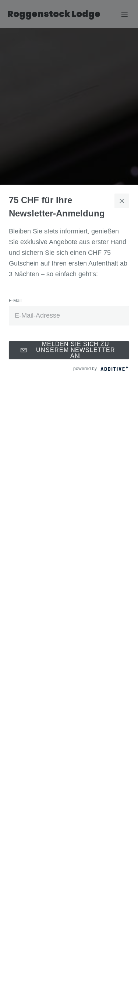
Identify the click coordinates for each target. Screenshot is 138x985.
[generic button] (121, 201)
